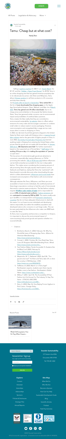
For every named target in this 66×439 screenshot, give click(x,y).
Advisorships (20, 391)
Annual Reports (19, 405)
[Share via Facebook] (11, 302)
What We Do (46, 381)
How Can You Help (46, 391)
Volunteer (20, 385)
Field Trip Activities (46, 409)
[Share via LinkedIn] (19, 302)
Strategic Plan (19, 402)
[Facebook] (30, 428)
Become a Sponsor (46, 388)
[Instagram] (35, 428)
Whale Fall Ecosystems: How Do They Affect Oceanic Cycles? (19, 333)
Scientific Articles (14, 296)
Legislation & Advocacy (27, 15)
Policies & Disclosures (19, 398)
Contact (19, 381)
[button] (33, 226)
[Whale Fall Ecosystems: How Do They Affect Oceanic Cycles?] (19, 322)
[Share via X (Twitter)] (15, 302)
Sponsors (20, 395)
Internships (19, 388)
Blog (46, 398)
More (42, 15)
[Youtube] (25, 428)
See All (54, 312)
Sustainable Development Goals (46, 395)
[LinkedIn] (40, 428)
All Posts (11, 15)
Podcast (46, 405)
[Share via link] (23, 302)
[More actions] (55, 25)
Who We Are (46, 385)
